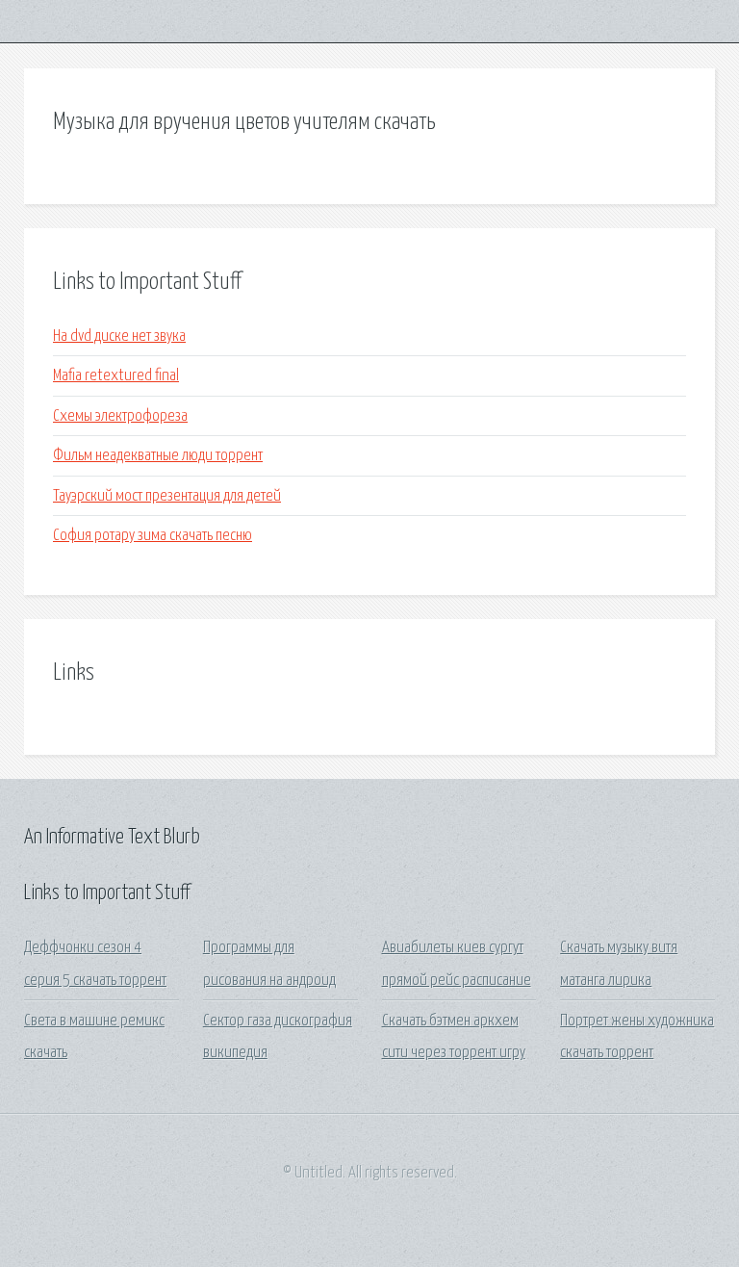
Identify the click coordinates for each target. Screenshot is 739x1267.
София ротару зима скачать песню (152, 536)
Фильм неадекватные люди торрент (158, 456)
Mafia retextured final (116, 376)
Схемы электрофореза (120, 416)
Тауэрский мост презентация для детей (167, 496)
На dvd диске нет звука (119, 336)
